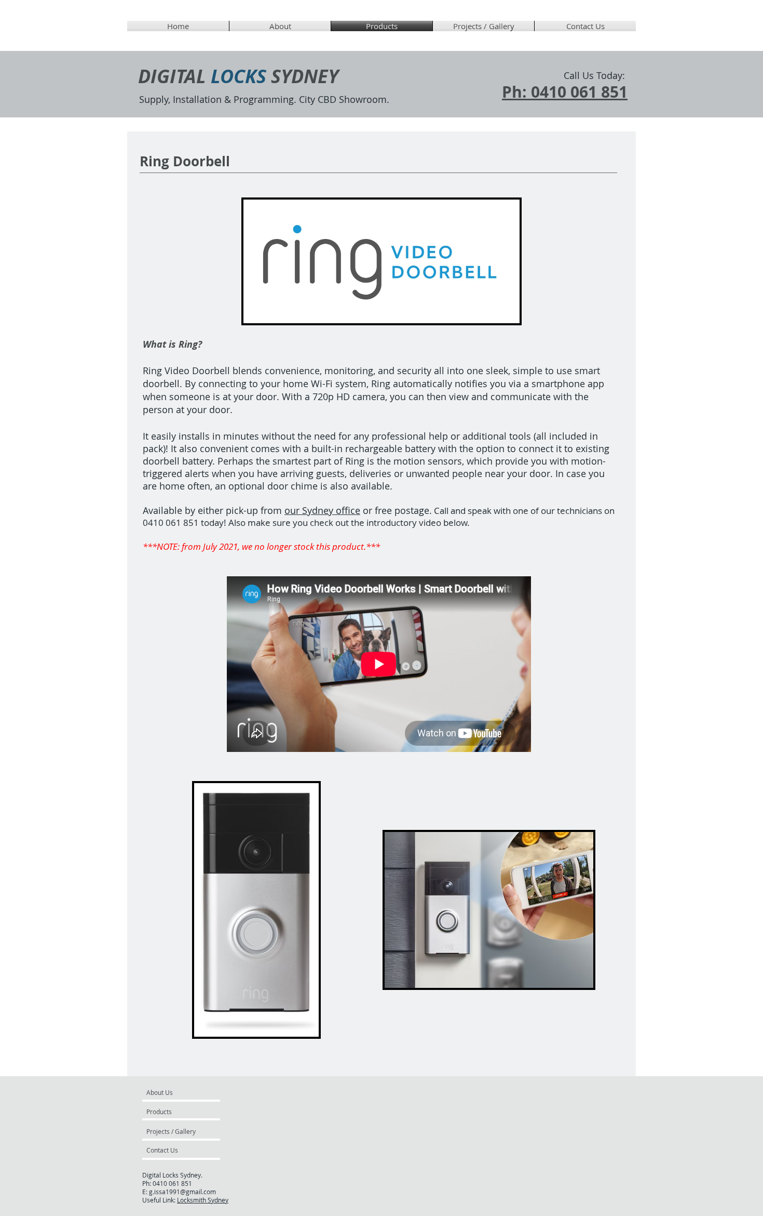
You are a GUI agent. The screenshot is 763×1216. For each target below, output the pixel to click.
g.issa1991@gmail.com (182, 1191)
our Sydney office (322, 510)
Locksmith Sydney (202, 1200)
